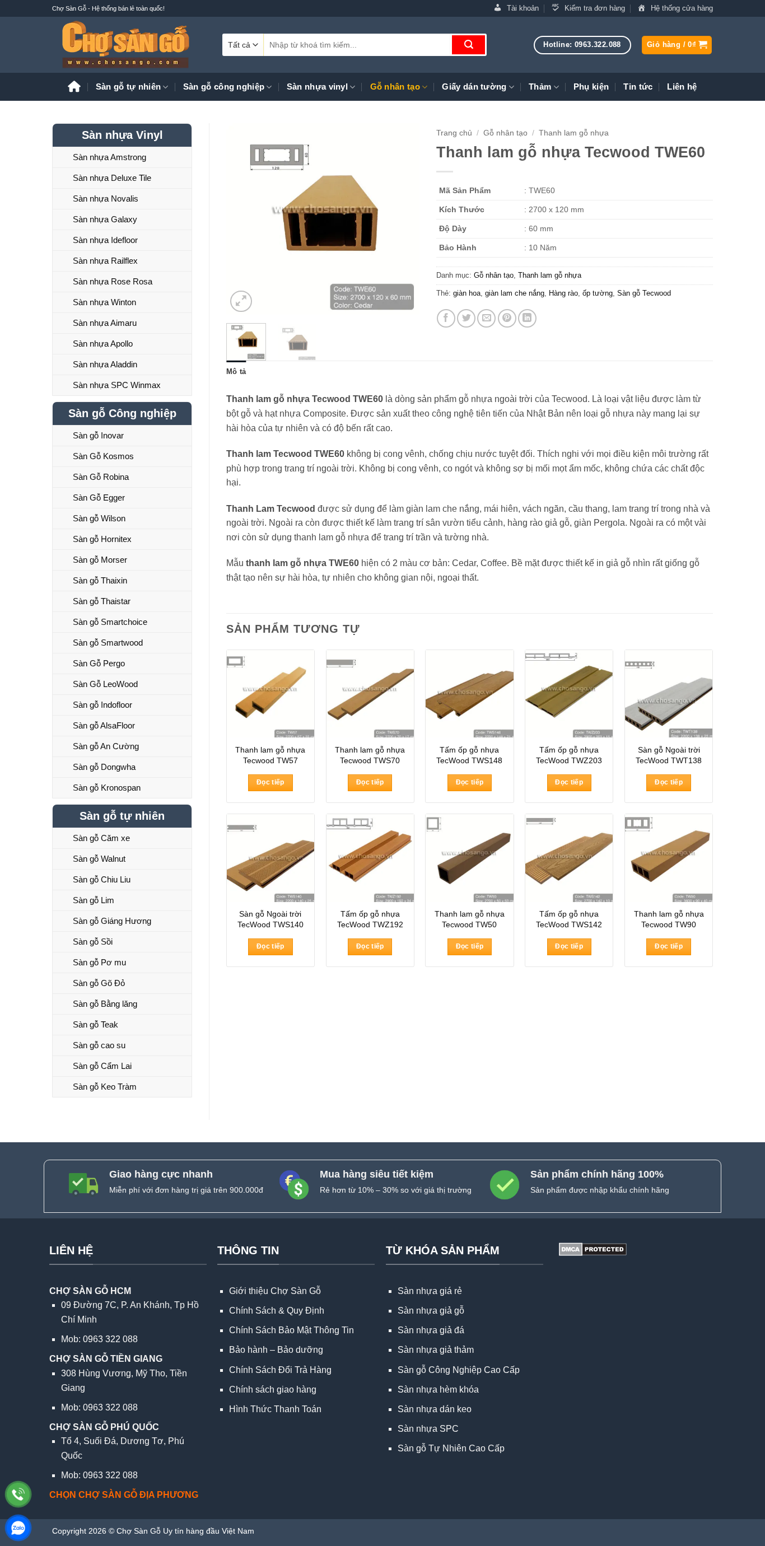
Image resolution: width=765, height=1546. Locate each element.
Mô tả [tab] (236, 371)
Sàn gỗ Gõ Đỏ (99, 983)
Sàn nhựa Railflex (105, 260)
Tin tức (637, 86)
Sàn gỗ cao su (99, 1045)
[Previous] (244, 219)
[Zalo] (18, 1527)
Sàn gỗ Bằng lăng (105, 1003)
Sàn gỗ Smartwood (108, 642)
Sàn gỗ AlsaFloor (104, 725)
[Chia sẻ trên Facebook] (446, 318)
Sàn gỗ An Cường (106, 746)
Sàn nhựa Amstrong (109, 157)
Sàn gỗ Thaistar (101, 601)
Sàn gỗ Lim (93, 900)
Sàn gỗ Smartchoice (110, 622)
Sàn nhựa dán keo (435, 1409)
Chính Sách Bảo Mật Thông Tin (291, 1330)
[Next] (401, 219)
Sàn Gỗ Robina (101, 477)
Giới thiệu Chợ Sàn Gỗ (275, 1291)
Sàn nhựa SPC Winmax (117, 385)
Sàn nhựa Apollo (103, 343)
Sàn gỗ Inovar (98, 435)
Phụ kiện (591, 86)
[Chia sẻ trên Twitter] (466, 318)
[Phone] (18, 1494)
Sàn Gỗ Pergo (99, 663)
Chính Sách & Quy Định (276, 1310)
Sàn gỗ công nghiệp (223, 86)
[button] (677, 45)
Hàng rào (563, 293)
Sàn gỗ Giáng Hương (112, 921)
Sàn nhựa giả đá (431, 1330)
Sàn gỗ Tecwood (644, 293)
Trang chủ (454, 133)
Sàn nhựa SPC (428, 1428)
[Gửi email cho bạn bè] (486, 318)
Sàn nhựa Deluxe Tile (112, 178)
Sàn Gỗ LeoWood (105, 684)
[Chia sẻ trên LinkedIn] (527, 318)
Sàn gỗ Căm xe (101, 838)
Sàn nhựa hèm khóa (438, 1389)
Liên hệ (682, 86)
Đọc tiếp (270, 782)
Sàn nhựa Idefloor (105, 240)
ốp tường (597, 293)
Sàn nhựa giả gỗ (431, 1310)
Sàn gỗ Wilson (99, 518)
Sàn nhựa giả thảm (436, 1349)
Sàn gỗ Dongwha (104, 767)
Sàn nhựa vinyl (317, 86)
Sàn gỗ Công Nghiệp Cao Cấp (459, 1370)
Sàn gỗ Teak (95, 1024)
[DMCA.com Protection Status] (592, 1248)
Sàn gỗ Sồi (93, 941)
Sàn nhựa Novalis (105, 198)
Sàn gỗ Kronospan (107, 787)
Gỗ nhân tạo (395, 86)
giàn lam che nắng (514, 293)
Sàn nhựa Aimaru (105, 323)
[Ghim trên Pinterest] (507, 318)
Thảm (540, 86)
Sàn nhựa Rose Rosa (112, 281)
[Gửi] (468, 45)
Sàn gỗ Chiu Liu (101, 879)
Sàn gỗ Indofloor (102, 704)
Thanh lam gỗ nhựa (574, 133)
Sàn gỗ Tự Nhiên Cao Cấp (451, 1448)
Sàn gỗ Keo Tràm (105, 1086)
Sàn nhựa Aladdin (105, 364)
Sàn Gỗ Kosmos (103, 456)
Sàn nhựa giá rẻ (430, 1291)
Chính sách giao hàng (272, 1389)
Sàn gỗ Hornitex (102, 539)
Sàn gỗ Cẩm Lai (102, 1066)
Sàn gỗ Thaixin (100, 580)
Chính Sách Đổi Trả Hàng (280, 1370)
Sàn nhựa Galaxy (105, 219)
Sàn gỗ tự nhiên (128, 86)
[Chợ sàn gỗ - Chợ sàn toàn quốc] (129, 45)
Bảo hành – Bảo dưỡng (276, 1349)
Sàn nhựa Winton (104, 302)
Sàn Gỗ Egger (99, 497)
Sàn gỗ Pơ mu (99, 962)
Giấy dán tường (474, 86)
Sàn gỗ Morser (100, 559)
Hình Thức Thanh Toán (275, 1409)
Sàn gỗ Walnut (99, 858)
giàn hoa (467, 293)
